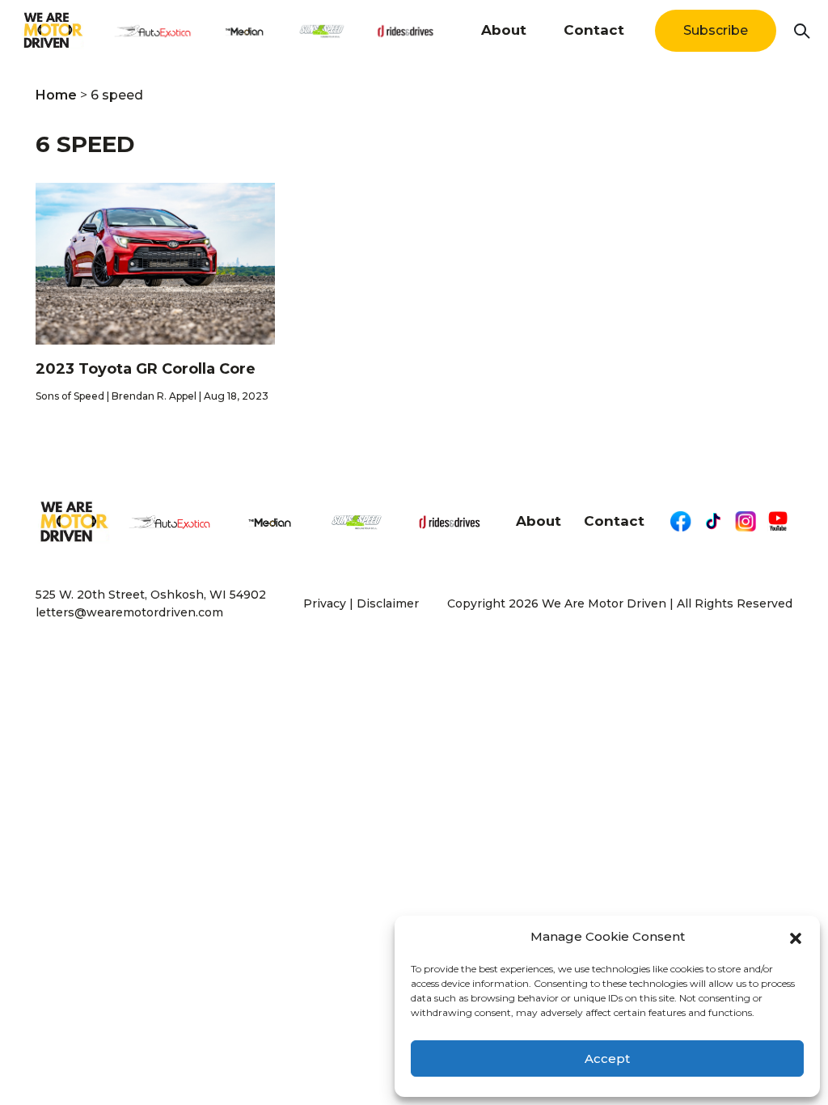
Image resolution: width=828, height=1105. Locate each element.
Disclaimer (388, 603)
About (503, 30)
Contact (594, 30)
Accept (607, 1058)
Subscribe (715, 30)
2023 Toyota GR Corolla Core (148, 369)
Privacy (324, 603)
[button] (796, 937)
